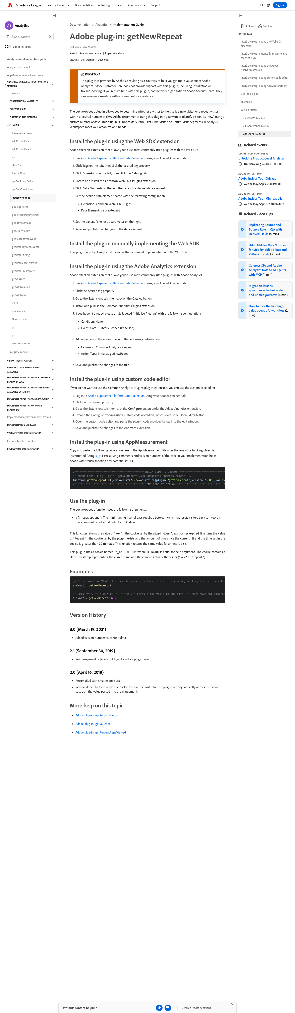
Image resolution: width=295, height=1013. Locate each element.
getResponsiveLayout (24, 239)
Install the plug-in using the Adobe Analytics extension (260, 68)
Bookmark (250, 25)
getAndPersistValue (23, 181)
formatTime (18, 173)
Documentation (80, 24)
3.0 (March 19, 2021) (254, 118)
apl (13, 157)
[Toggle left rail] (54, 15)
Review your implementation (23, 449)
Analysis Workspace (90, 53)
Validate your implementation (24, 433)
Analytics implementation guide (27, 59)
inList (15, 303)
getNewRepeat (21, 197)
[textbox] (29, 36)
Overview (15, 93)
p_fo (14, 327)
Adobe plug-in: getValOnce (93, 724)
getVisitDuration (21, 287)
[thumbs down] (168, 1008)
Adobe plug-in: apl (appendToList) (97, 715)
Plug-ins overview (22, 133)
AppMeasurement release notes (25, 75)
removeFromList (21, 343)
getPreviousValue (21, 223)
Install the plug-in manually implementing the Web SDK (264, 56)
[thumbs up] (159, 1008)
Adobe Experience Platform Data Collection (116, 158)
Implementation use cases (21, 425)
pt (13, 335)
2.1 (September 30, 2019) (256, 126)
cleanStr (16, 165)
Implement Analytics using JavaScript (28, 398)
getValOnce (18, 279)
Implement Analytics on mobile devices (29, 417)
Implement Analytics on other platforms (24, 407)
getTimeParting (21, 255)
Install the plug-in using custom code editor (264, 77)
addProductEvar (21, 141)
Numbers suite (20, 319)
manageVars (19, 311)
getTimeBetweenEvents (25, 247)
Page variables (18, 109)
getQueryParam (21, 231)
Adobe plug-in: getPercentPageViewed (100, 732)
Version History (249, 110)
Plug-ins (14, 125)
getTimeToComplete (23, 271)
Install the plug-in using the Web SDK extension (261, 44)
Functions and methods (23, 117)
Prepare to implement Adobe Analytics (23, 369)
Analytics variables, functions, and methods (27, 83)
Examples (246, 102)
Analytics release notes (19, 67)
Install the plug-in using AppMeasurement (264, 85)
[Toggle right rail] (240, 15)
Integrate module (19, 352)
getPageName (20, 206)
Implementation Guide (128, 24)
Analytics (102, 24)
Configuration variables (24, 101)
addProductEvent (21, 149)
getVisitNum (19, 295)
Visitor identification (19, 360)
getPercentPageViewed (25, 214)
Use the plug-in (249, 94)
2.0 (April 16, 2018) (254, 134)
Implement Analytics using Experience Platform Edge (28, 379)
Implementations (114, 53)
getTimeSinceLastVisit (24, 263)
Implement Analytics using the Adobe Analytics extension (28, 389)
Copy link (267, 25)
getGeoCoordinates (23, 189)
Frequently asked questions (22, 441)
